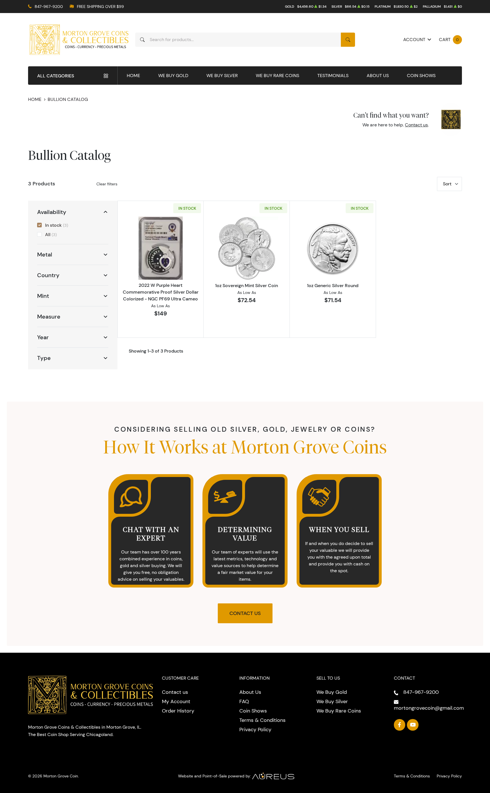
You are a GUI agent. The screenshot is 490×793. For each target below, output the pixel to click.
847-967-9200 (49, 6)
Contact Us (245, 613)
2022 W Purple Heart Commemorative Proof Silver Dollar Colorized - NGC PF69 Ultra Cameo (160, 292)
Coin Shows (421, 75)
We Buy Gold (173, 75)
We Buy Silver (222, 75)
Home (133, 75)
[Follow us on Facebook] (399, 725)
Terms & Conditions (262, 720)
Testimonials (333, 75)
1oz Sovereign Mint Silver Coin (246, 285)
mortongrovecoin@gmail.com (429, 708)
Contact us (416, 125)
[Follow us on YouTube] (413, 725)
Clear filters (106, 183)
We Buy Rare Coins (277, 75)
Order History (178, 711)
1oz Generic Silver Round (332, 285)
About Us (378, 75)
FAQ (244, 701)
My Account (176, 701)
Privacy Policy (255, 729)
